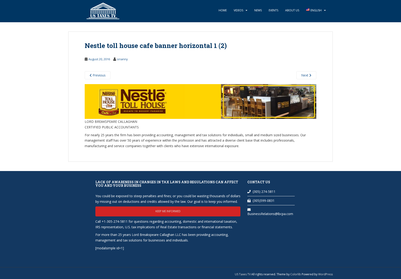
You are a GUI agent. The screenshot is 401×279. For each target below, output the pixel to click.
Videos (238, 10)
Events (273, 10)
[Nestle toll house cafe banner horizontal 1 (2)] (200, 101)
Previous (99, 75)
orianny (122, 59)
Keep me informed (168, 211)
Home (223, 10)
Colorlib (295, 274)
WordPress (325, 274)
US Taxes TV (243, 274)
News (258, 10)
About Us (292, 10)
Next (305, 75)
